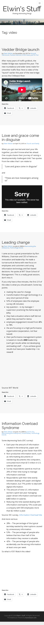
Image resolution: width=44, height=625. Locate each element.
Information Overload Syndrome (20, 425)
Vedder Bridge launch (20, 49)
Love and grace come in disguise (20, 137)
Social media (26, 433)
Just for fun (35, 55)
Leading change (16, 242)
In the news (26, 55)
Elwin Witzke (8, 53)
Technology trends (16, 248)
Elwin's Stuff (22, 9)
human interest (15, 55)
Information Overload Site (30, 515)
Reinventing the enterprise (11, 433)
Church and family (32, 143)
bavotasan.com (30, 618)
